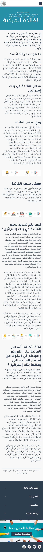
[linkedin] (39, 547)
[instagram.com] (24, 547)
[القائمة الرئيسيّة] (40, 3)
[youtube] (34, 547)
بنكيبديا (11, 15)
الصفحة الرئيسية (23, 13)
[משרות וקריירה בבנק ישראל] (21, 531)
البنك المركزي (28, 17)
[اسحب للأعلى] (21, 481)
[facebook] (29, 547)
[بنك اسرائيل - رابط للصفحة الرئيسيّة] (3, 3)
